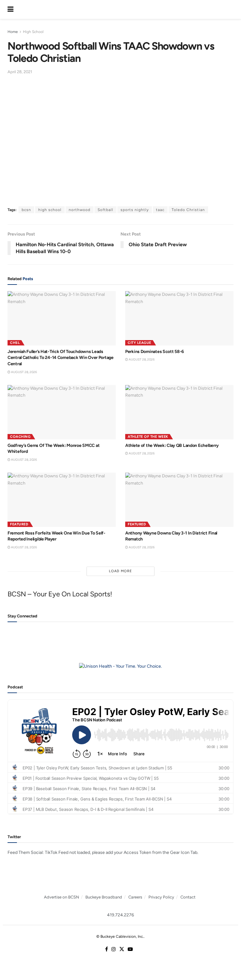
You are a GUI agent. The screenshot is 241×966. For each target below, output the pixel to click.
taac (160, 210)
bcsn (26, 210)
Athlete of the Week (148, 437)
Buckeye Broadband (103, 897)
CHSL (15, 343)
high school (50, 210)
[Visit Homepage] (120, 9)
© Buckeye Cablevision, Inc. (120, 936)
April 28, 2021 (20, 71)
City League (139, 343)
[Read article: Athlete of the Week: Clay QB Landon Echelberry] (179, 412)
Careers (135, 897)
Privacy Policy (161, 897)
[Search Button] (230, 9)
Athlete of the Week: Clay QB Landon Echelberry (172, 445)
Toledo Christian (188, 210)
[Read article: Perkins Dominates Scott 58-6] (179, 318)
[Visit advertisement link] (120, 666)
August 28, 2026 (23, 372)
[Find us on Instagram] (113, 949)
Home (13, 32)
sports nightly (134, 210)
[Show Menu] (10, 9)
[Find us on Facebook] (106, 949)
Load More (120, 571)
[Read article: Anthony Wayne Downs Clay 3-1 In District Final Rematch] (179, 500)
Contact (187, 897)
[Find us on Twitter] (121, 949)
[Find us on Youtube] (130, 949)
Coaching (20, 437)
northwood (79, 210)
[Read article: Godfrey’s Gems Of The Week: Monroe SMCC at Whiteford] (62, 412)
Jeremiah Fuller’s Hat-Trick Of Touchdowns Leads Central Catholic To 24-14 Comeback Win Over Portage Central (61, 357)
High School (33, 32)
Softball (105, 210)
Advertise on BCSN (61, 897)
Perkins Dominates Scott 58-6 (154, 351)
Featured (19, 524)
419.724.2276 (120, 915)
